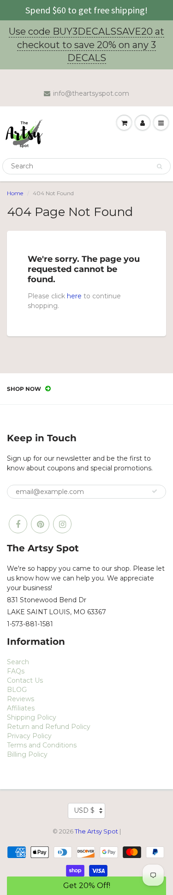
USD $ (84, 810)
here (74, 296)
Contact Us (25, 680)
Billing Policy (27, 754)
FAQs (15, 671)
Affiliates (21, 708)
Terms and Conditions (42, 745)
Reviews (20, 699)
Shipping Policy (31, 717)
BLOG (17, 689)
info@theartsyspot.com (91, 93)
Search (18, 662)
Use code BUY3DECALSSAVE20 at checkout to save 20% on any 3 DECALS (86, 44)
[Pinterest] (40, 524)
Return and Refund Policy (48, 726)
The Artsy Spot (96, 831)
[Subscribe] (154, 491)
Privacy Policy (29, 736)
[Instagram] (62, 524)
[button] (86, 885)
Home (15, 193)
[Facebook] (18, 524)
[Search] (159, 166)
